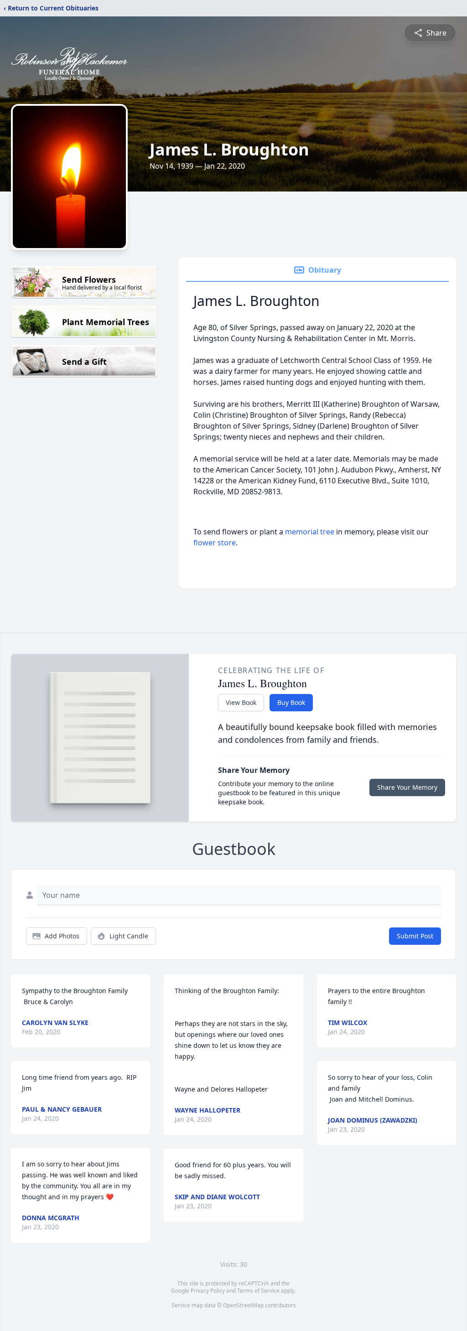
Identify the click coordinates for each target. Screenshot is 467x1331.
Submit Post (415, 936)
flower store (214, 543)
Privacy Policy (208, 1291)
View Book (241, 702)
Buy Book (291, 702)
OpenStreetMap (243, 1305)
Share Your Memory (407, 787)
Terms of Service (258, 1291)
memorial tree (309, 532)
